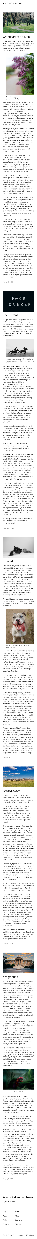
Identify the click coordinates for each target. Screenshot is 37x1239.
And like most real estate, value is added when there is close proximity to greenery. (18, 133)
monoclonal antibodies (22, 470)
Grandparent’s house (16, 36)
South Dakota (11, 790)
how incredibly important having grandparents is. (16, 49)
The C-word (10, 315)
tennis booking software (24, 261)
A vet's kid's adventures (12, 3)
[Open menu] (33, 3)
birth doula (12, 730)
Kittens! (8, 561)
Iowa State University (10, 988)
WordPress (30, 1235)
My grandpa (10, 976)
